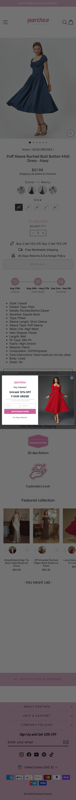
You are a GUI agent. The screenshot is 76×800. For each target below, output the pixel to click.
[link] (19, 382)
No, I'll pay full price (20, 417)
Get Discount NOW (20, 411)
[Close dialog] (71, 377)
